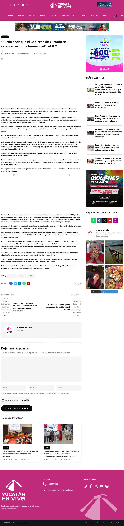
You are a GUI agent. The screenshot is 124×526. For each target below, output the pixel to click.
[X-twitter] (18, 5)
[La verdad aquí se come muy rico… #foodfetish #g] (114, 277)
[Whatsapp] (10, 5)
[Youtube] (23, 5)
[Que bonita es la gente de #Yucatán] (95, 252)
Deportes (94, 16)
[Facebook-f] (14, 5)
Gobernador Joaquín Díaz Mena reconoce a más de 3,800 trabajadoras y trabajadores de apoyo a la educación (61, 453)
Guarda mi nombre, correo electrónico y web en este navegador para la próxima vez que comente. (36, 393)
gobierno (22, 276)
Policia (53, 16)
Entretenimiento (67, 16)
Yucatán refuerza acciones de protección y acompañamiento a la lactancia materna (20, 453)
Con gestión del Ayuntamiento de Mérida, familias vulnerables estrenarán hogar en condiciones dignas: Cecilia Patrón (108, 89)
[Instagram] (27, 5)
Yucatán (21, 16)
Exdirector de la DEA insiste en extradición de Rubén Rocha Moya (107, 105)
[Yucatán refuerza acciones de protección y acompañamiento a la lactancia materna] (17, 434)
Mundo (42, 16)
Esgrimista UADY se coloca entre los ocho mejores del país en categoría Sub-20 (107, 147)
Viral (105, 16)
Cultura (83, 16)
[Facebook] (99, 220)
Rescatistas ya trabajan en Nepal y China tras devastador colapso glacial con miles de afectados (108, 133)
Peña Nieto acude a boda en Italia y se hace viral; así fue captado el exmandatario (107, 118)
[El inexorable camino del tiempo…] (114, 252)
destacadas (12, 276)
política (31, 276)
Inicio (10, 16)
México (32, 16)
